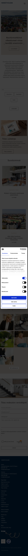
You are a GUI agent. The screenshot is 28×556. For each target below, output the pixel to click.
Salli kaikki (14, 297)
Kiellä (14, 305)
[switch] (24, 282)
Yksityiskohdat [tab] (14, 253)
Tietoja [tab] (23, 253)
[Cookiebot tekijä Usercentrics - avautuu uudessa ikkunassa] (20, 249)
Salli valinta (14, 301)
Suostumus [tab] (5, 253)
